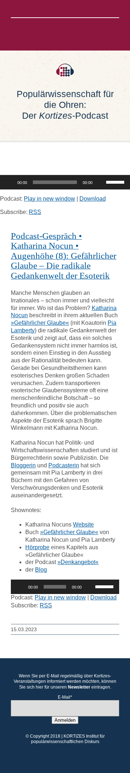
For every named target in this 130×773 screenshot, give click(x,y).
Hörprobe (37, 547)
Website (83, 524)
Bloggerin (23, 465)
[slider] (116, 181)
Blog (41, 570)
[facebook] (42, 9)
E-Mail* (65, 697)
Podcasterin (63, 465)
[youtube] (76, 9)
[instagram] (65, 9)
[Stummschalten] (100, 182)
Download (92, 199)
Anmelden (65, 720)
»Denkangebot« (78, 562)
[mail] (88, 9)
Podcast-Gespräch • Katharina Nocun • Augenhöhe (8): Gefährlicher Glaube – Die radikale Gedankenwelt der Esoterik (63, 255)
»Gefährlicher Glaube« (40, 323)
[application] (65, 182)
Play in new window (49, 199)
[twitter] (53, 9)
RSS (35, 212)
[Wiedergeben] (9, 182)
